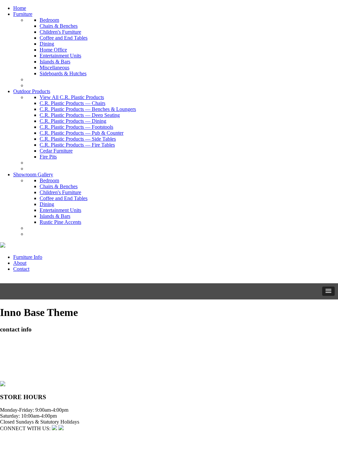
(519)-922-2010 (16, 366)
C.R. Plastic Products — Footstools (76, 127)
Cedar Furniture (56, 151)
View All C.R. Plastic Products (72, 97)
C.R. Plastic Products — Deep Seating (80, 115)
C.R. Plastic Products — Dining (73, 121)
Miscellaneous (54, 67)
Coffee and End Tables (63, 38)
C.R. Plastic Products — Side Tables (78, 139)
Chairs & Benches (59, 26)
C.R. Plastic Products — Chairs (72, 103)
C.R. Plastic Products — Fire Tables (77, 145)
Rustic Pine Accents (60, 222)
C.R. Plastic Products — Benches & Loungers (88, 109)
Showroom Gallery (33, 174)
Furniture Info (27, 257)
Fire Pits (48, 156)
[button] (328, 291)
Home (19, 8)
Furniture (22, 14)
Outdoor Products (31, 91)
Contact (21, 269)
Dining (47, 44)
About (19, 263)
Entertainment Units (60, 55)
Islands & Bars (55, 61)
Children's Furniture (60, 32)
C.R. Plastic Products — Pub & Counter (81, 133)
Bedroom (49, 20)
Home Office (53, 49)
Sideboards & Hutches (63, 73)
